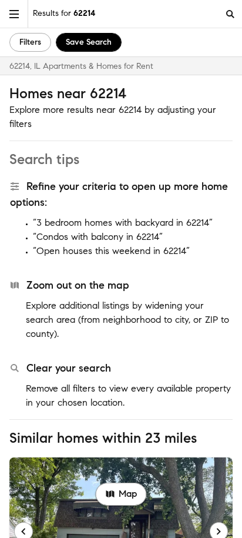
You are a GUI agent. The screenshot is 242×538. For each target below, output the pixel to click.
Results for (64, 13)
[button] (14, 14)
